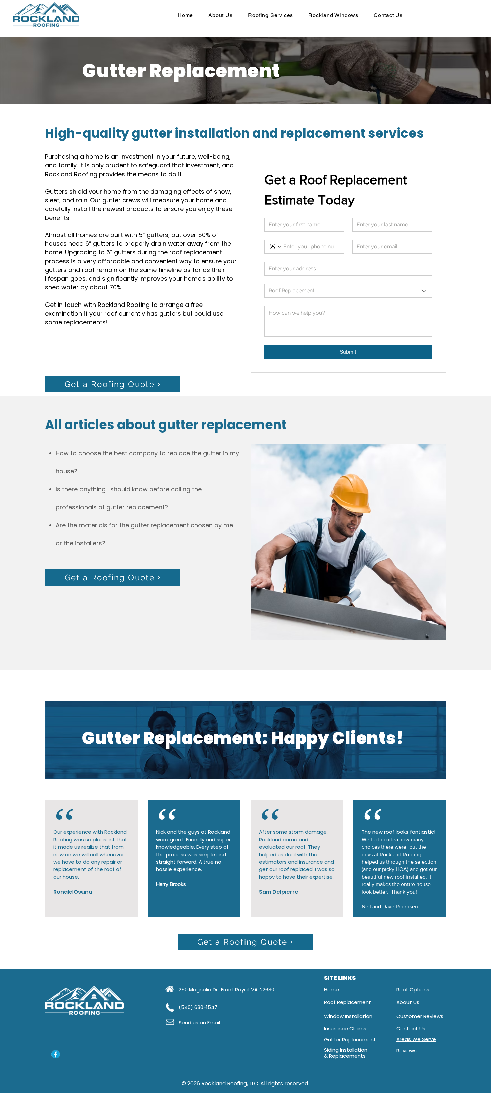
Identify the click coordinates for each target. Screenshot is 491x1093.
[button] (271, 15)
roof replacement (195, 252)
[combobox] (348, 291)
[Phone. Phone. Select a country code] (275, 247)
